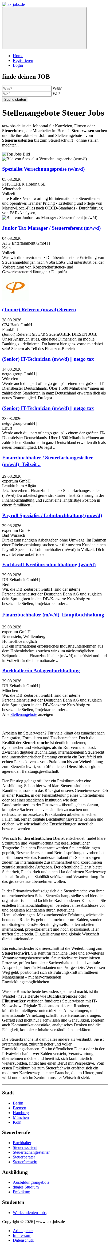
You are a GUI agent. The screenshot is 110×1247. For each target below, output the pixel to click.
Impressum (22, 1235)
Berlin (18, 1103)
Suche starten (15, 100)
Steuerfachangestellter (31, 1152)
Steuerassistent (25, 1147)
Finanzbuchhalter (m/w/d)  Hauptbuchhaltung (53, 615)
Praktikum (21, 1192)
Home (18, 55)
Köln (17, 1122)
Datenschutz (23, 1240)
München (21, 1117)
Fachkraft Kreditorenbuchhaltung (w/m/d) (49, 564)
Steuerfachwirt (25, 1162)
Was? (57, 88)
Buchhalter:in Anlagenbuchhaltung (41, 670)
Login (18, 65)
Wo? (56, 93)
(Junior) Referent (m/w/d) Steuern (39, 309)
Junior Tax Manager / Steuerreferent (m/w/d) (51, 228)
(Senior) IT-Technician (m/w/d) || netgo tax (48, 359)
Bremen (19, 1108)
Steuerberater (24, 1157)
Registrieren (23, 60)
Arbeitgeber (23, 1230)
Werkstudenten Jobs (29, 1212)
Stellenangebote (23, 714)
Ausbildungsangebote (31, 1182)
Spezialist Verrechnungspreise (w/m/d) (43, 169)
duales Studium (26, 1187)
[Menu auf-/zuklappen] (44, 28)
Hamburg (21, 1112)
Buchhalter (22, 1142)
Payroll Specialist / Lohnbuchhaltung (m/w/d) (52, 515)
